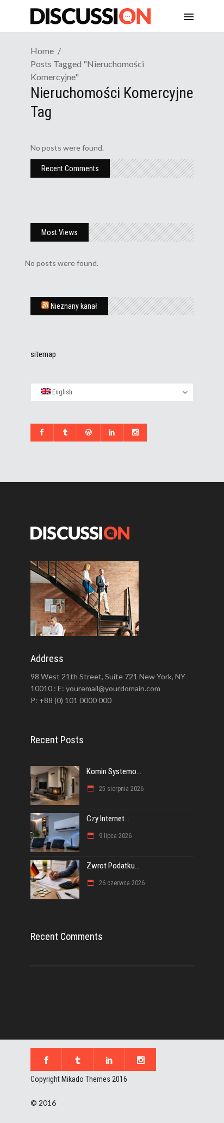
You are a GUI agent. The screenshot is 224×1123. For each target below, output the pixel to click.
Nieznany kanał (74, 306)
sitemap (43, 354)
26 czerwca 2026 (121, 883)
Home (42, 51)
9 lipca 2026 (114, 836)
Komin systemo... (113, 771)
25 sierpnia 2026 (120, 789)
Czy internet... (107, 818)
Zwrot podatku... (113, 866)
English (61, 392)
